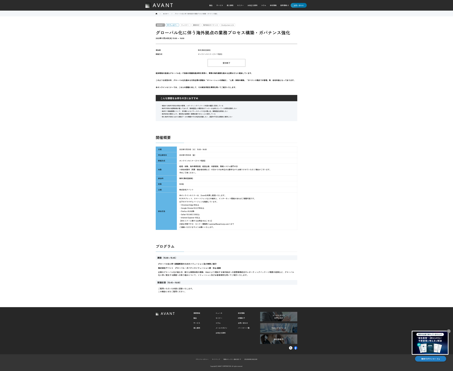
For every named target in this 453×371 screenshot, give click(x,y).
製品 (211, 5)
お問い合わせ (299, 5)
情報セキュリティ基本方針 (231, 359)
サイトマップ (216, 359)
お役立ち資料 (252, 5)
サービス (219, 5)
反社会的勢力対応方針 (250, 359)
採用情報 (283, 5)
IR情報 (240, 318)
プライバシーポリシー (202, 359)
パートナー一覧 (244, 328)
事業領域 (196, 313)
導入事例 (230, 5)
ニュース (219, 313)
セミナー (240, 5)
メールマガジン (221, 328)
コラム (263, 5)
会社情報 (273, 5)
